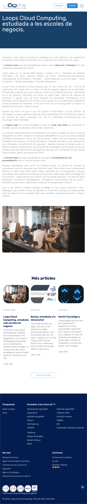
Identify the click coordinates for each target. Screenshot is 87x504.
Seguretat (6, 469)
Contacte (59, 6)
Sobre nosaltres (8, 409)
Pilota (4, 413)
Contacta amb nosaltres (62, 457)
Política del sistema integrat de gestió (19, 493)
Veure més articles (43, 375)
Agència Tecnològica (10, 472)
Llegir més (8, 364)
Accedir (72, 6)
